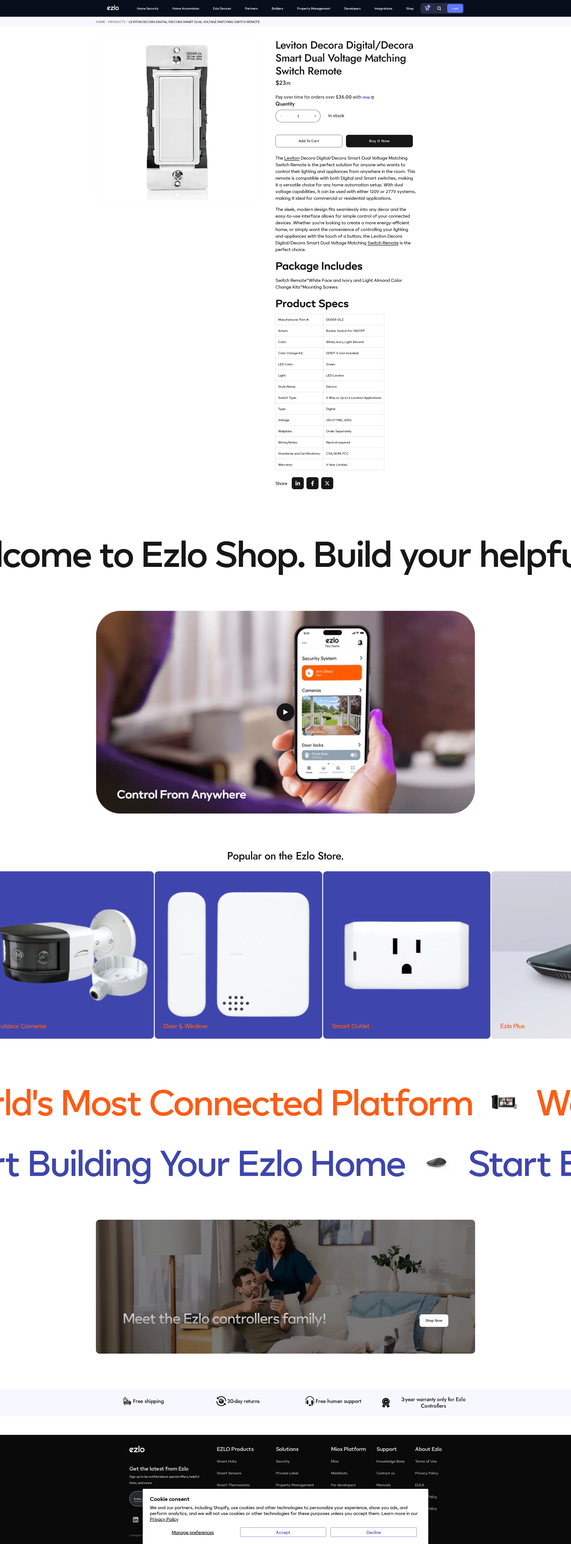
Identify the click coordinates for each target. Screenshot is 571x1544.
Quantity (284, 104)
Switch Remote (383, 242)
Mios (335, 1461)
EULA (419, 1485)
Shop (410, 8)
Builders (277, 8)
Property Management (313, 8)
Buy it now (379, 141)
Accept (283, 1532)
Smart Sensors (229, 1473)
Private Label (287, 1473)
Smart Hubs (227, 1461)
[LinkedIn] (135, 1519)
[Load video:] (285, 712)
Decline (373, 1532)
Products (117, 22)
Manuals (384, 1485)
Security (283, 1461)
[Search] (439, 8)
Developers (352, 8)
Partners (251, 8)
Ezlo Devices (222, 8)
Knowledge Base (391, 1461)
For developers (343, 1485)
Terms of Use (426, 1461)
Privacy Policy (164, 1519)
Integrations (383, 8)
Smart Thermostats (233, 1485)
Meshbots (339, 1473)
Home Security (148, 8)
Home (100, 22)
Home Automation (185, 8)
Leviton (292, 157)
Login (455, 8)
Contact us (386, 1473)
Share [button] (281, 483)
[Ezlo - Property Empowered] (137, 1450)
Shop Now (434, 1320)
